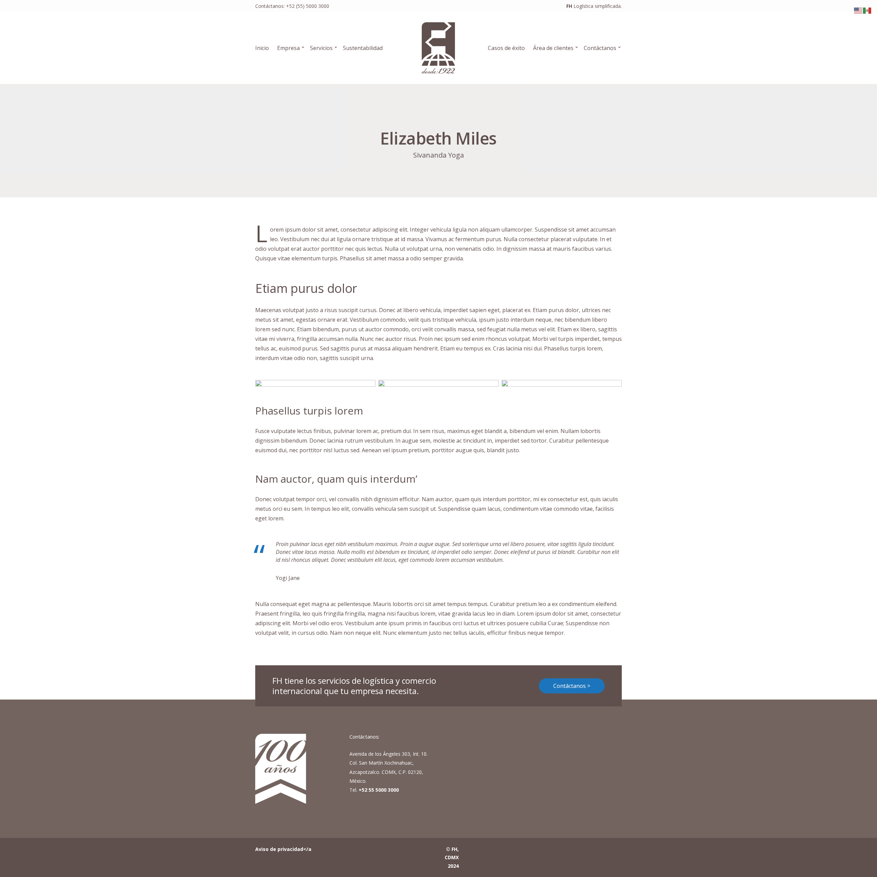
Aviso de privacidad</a (283, 849)
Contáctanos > (571, 686)
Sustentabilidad (363, 48)
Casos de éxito (506, 48)
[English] (858, 10)
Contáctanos (600, 48)
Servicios (321, 48)
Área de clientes (553, 48)
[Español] (867, 10)
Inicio (262, 48)
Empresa (288, 48)
